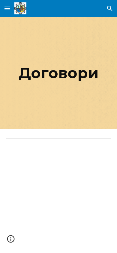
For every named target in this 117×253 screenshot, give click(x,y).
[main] (58, 73)
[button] (7, 8)
